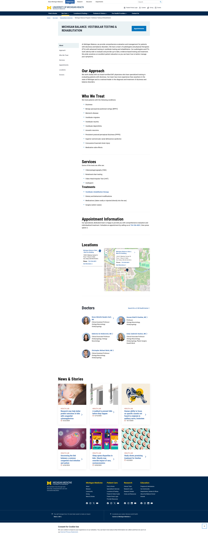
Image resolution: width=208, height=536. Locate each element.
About (61, 45)
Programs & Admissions (147, 486)
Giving (88, 494)
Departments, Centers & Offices (149, 491)
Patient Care (70, 2)
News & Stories (90, 496)
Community (89, 491)
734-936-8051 (135, 225)
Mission (88, 489)
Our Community (145, 489)
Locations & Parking (112, 491)
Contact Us (135, 13)
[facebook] (87, 503)
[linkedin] (132, 503)
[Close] (204, 526)
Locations (62, 70)
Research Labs (128, 489)
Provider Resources (112, 499)
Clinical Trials (128, 486)
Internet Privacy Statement (69, 532)
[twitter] (94, 503)
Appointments (139, 29)
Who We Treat (63, 55)
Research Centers (129, 491)
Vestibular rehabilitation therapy (97, 192)
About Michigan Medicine (55, 2)
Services (62, 60)
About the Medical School (147, 494)
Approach (62, 50)
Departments (99, 2)
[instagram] (90, 503)
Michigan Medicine (94, 483)
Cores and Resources (130, 494)
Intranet (142, 496)
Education (89, 2)
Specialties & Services (113, 489)
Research (80, 2)
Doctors (61, 75)
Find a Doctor (52, 13)
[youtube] (97, 503)
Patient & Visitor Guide (113, 494)
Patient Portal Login (112, 496)
